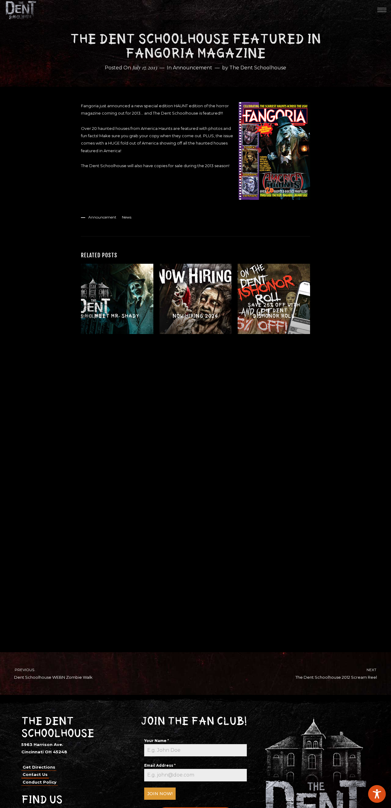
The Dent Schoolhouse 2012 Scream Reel (336, 673)
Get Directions (39, 767)
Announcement (192, 68)
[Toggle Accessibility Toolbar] (376, 793)
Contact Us (35, 774)
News (126, 217)
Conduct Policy (40, 782)
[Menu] (382, 10)
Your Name (156, 740)
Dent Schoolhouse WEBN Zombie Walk (53, 673)
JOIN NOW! (160, 793)
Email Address (160, 765)
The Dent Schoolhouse (257, 68)
